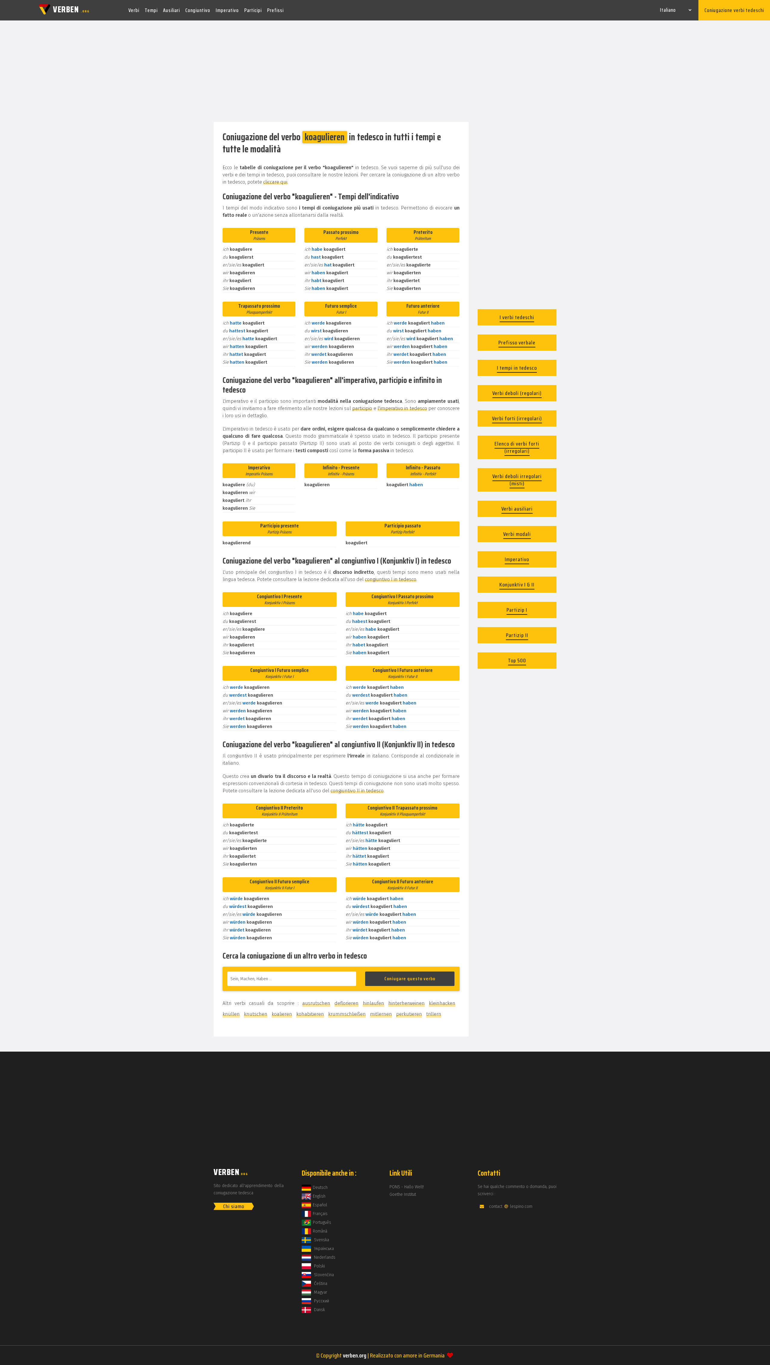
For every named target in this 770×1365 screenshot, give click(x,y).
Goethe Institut (403, 1194)
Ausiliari (171, 10)
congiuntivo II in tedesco (357, 791)
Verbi (133, 10)
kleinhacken (442, 1003)
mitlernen (381, 1014)
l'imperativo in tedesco (402, 408)
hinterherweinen (406, 1003)
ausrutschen (316, 1003)
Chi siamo (233, 1206)
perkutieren (409, 1014)
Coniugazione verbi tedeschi (734, 10)
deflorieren (346, 1003)
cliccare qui (275, 182)
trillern (433, 1014)
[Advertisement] (385, 72)
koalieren (282, 1014)
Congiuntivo (197, 10)
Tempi (151, 10)
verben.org (354, 1355)
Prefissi (275, 10)
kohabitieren (310, 1014)
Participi (253, 10)
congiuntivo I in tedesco (390, 579)
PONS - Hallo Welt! (407, 1186)
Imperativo (227, 10)
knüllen (231, 1014)
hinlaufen (373, 1003)
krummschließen (347, 1014)
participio (362, 408)
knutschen (255, 1014)
